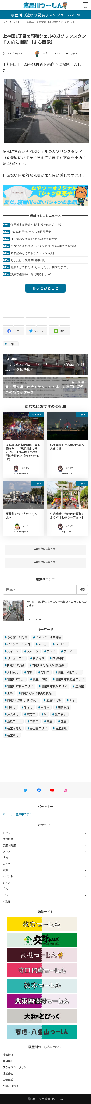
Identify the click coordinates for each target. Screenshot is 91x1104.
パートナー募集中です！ (17, 814)
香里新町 (13, 735)
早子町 (28, 707)
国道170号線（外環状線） (49, 665)
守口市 (45, 672)
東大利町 (13, 714)
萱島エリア (14, 721)
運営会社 (8, 1073)
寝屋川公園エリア (69, 672)
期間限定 (63, 707)
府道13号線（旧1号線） (22, 700)
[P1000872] (47, 110)
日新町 (11, 707)
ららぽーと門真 (17, 637)
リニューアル (15, 658)
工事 (10, 693)
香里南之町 (14, 728)
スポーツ (32, 651)
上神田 (12, 344)
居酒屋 (79, 686)
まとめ (7, 864)
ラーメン (69, 651)
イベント (8, 876)
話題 (5, 870)
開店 (63, 721)
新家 (72, 700)
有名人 (45, 707)
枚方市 (31, 714)
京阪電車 (38, 658)
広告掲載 (8, 1079)
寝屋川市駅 (40, 679)
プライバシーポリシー (16, 1067)
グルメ (7, 851)
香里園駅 (61, 728)
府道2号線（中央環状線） (37, 693)
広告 (5, 895)
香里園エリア (38, 728)
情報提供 (8, 839)
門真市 (34, 721)
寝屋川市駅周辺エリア (69, 679)
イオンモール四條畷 (48, 637)
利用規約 (8, 1061)
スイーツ (13, 651)
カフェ (42, 644)
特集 (5, 857)
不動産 (7, 901)
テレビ (51, 651)
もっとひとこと (45, 288)
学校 (30, 672)
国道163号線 (15, 665)
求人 (5, 888)
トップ (7, 832)
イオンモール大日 (18, 644)
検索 (82, 589)
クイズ (7, 882)
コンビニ (61, 644)
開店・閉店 (9, 845)
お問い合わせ (11, 1086)
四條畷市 (58, 658)
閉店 (49, 721)
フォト (74, 53)
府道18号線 (53, 700)
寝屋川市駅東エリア (20, 686)
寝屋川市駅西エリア (54, 686)
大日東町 (13, 672)
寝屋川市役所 (15, 679)
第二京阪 (60, 714)
